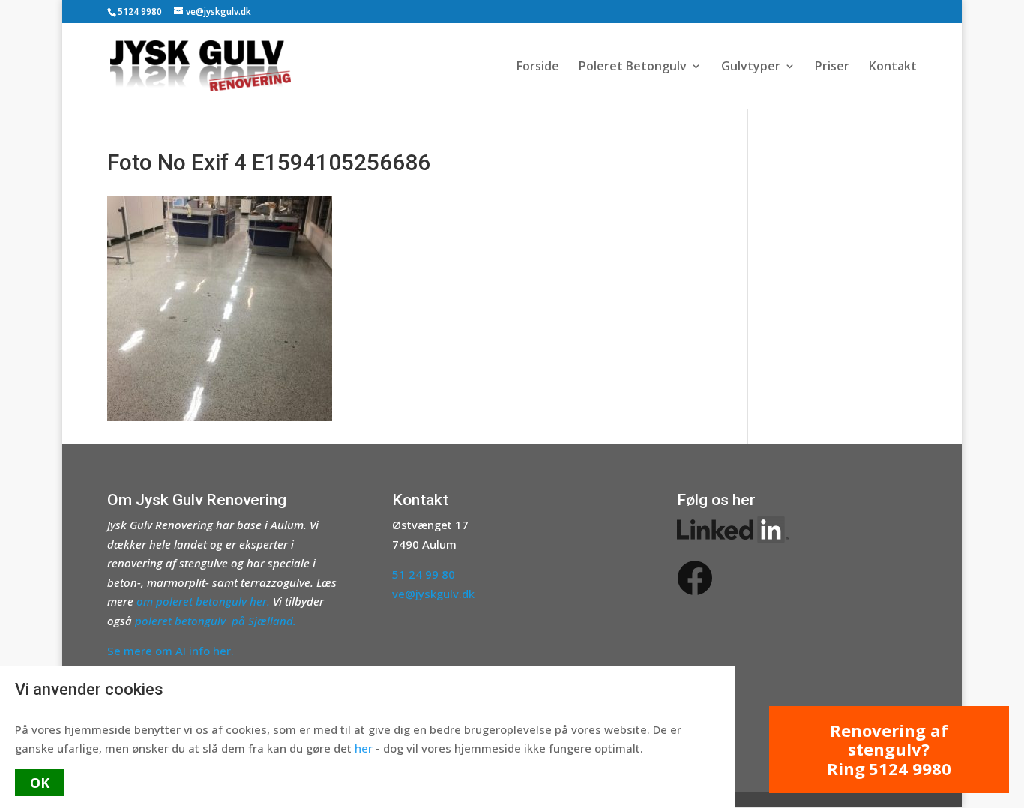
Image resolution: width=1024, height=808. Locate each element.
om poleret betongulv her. (203, 601)
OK (39, 783)
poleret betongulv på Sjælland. (215, 620)
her (364, 748)
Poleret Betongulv (633, 67)
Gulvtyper (750, 67)
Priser (832, 67)
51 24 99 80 (423, 574)
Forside (537, 67)
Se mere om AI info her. (170, 650)
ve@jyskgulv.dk (433, 593)
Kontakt (893, 67)
